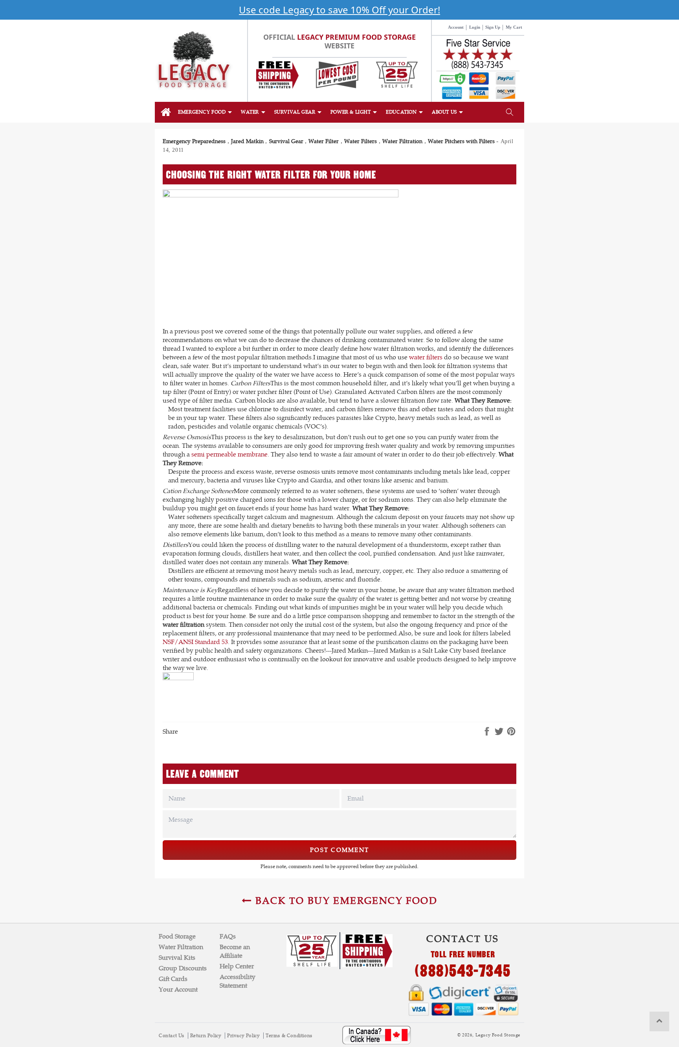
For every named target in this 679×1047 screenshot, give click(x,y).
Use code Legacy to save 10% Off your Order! (339, 9)
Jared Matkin (247, 141)
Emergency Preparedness (194, 141)
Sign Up (492, 27)
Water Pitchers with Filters (461, 141)
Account (456, 27)
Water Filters (360, 141)
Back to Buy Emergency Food (344, 900)
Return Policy (206, 1035)
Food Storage (177, 936)
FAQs (228, 936)
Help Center (237, 966)
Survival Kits (177, 957)
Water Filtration (402, 141)
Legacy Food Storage (497, 1035)
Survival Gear (286, 141)
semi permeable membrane (229, 454)
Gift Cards (173, 979)
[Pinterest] (511, 732)
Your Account (178, 989)
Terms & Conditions (289, 1035)
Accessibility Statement (237, 981)
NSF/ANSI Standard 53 (195, 642)
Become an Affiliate (235, 951)
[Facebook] (487, 732)
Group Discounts (183, 968)
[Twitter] (499, 732)
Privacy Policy (244, 1035)
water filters (425, 357)
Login (474, 27)
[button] (205, 112)
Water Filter (323, 141)
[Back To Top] (659, 1021)
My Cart (514, 27)
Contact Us (172, 1035)
